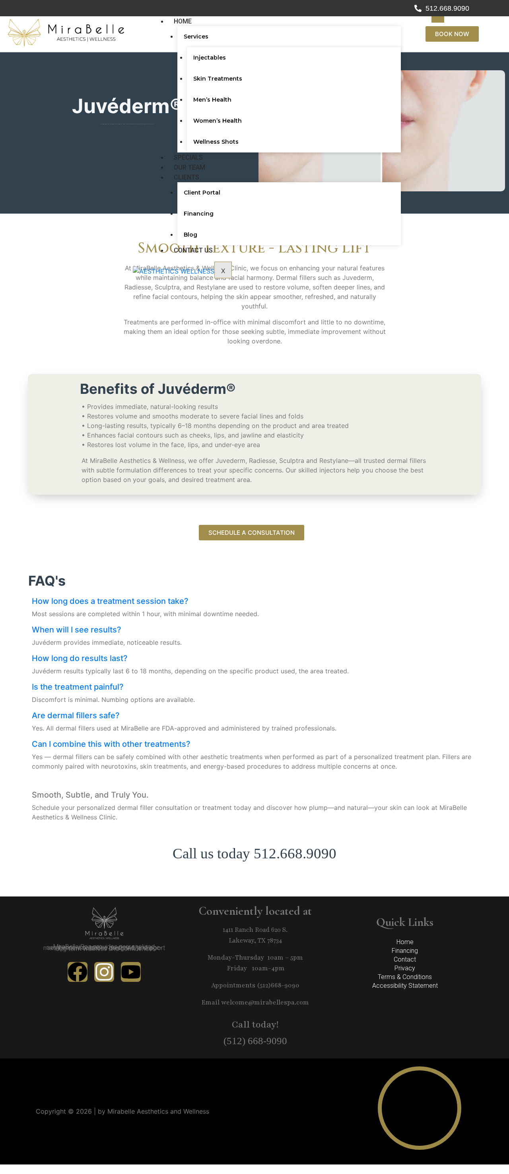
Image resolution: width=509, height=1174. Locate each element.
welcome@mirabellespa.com (265, 1002)
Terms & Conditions (405, 977)
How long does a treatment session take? (110, 601)
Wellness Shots (216, 141)
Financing (199, 213)
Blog (190, 234)
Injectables (209, 57)
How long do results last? (80, 658)
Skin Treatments (217, 78)
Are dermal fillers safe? (76, 715)
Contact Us (193, 250)
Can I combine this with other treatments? (111, 744)
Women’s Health (217, 120)
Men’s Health (212, 99)
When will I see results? (76, 629)
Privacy (404, 968)
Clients (186, 177)
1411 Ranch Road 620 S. (255, 929)
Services (196, 36)
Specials (188, 157)
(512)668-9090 (278, 985)
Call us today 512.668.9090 (254, 853)
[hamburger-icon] (437, 19)
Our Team (189, 167)
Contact (405, 959)
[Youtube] (131, 972)
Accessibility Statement (405, 985)
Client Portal (202, 192)
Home (183, 21)
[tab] (254, 601)
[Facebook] (77, 972)
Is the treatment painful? (78, 687)
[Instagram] (104, 972)
